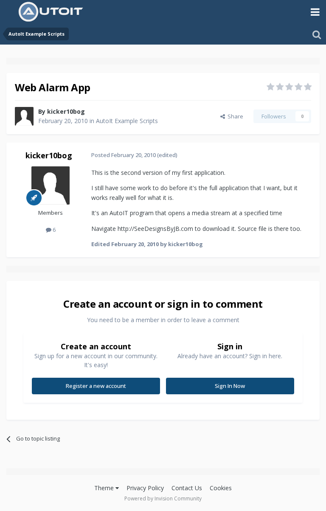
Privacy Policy (145, 488)
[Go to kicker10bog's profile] (24, 116)
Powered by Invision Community (163, 498)
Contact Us (186, 488)
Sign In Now (230, 386)
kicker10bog (66, 111)
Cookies (221, 488)
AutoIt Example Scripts (127, 121)
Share (234, 116)
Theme (104, 488)
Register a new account (96, 386)
